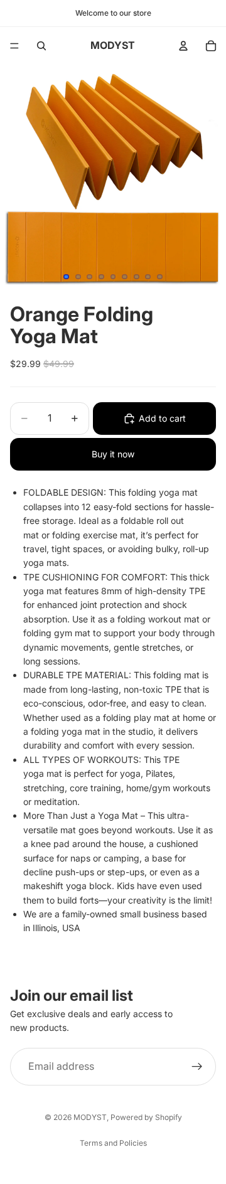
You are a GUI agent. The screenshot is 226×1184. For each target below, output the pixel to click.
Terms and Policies (113, 1143)
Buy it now (113, 454)
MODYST (90, 1117)
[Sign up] (197, 1066)
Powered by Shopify (146, 1117)
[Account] (183, 46)
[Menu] (14, 45)
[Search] (41, 46)
